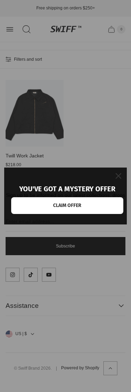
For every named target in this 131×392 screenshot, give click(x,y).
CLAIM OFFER (67, 205)
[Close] (118, 176)
